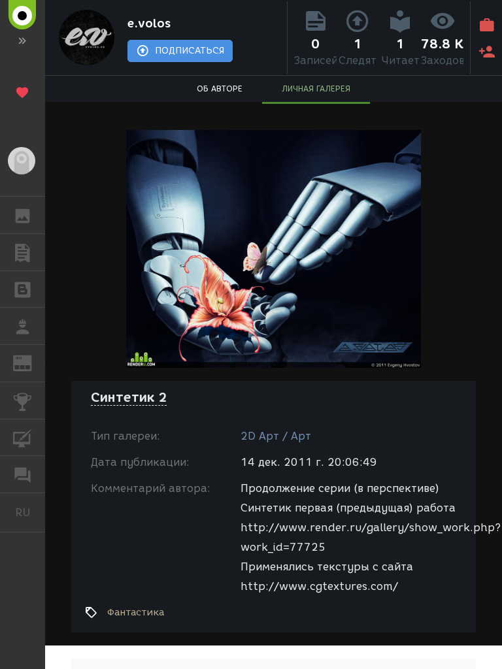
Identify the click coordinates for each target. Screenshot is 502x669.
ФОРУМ (22, 474)
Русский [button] (30, 512)
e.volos (149, 23)
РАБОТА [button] (22, 326)
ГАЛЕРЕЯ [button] (22, 215)
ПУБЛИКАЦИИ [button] (22, 252)
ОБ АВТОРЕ (220, 88)
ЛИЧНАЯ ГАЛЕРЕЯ (316, 88)
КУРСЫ (22, 437)
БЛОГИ (22, 289)
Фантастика (135, 612)
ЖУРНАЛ (30, 362)
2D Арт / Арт (276, 436)
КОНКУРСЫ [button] (22, 400)
